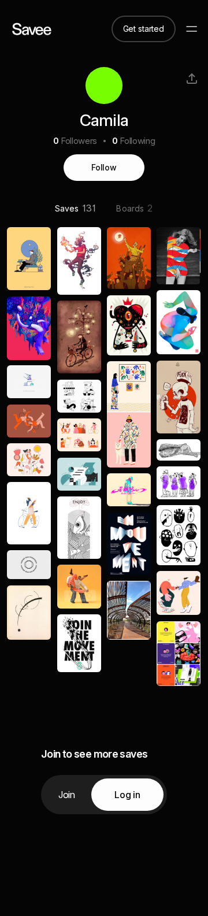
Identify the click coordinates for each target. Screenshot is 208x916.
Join (66, 794)
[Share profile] (191, 78)
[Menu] (192, 29)
